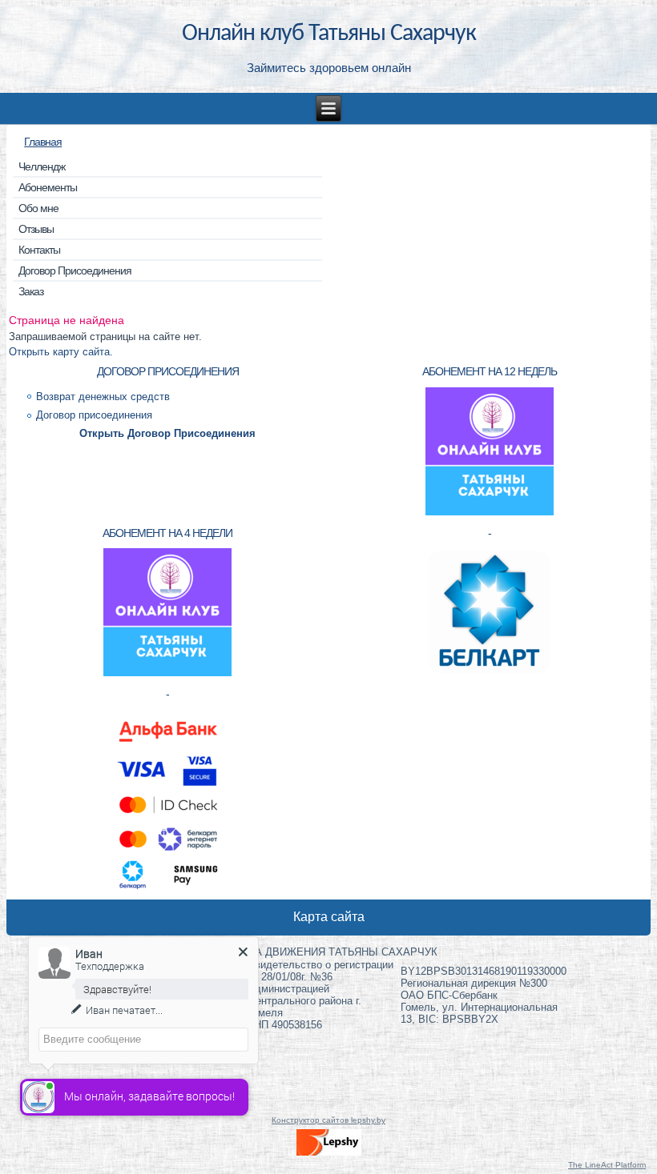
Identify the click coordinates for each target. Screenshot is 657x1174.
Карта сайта (329, 917)
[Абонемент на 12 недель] (489, 513)
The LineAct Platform (607, 1164)
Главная (43, 141)
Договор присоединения (94, 415)
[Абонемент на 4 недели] (167, 674)
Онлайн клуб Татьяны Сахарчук (329, 34)
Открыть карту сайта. (61, 352)
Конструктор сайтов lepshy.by (328, 1120)
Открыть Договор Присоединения (167, 433)
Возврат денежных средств (103, 397)
